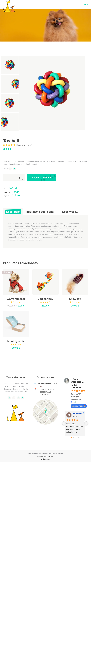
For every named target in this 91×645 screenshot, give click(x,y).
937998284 (47, 386)
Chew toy (75, 298)
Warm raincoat (16, 298)
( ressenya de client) (24, 145)
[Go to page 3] (76, 437)
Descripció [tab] (13, 211)
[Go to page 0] (71, 437)
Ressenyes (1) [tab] (69, 211)
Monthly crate (16, 341)
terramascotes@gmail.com (47, 384)
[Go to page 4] (78, 437)
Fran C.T (76, 413)
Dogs (16, 191)
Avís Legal (45, 459)
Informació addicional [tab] (40, 211)
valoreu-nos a (77, 406)
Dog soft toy (45, 298)
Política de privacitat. (45, 456)
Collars (16, 195)
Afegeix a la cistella (41, 177)
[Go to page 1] (73, 437)
